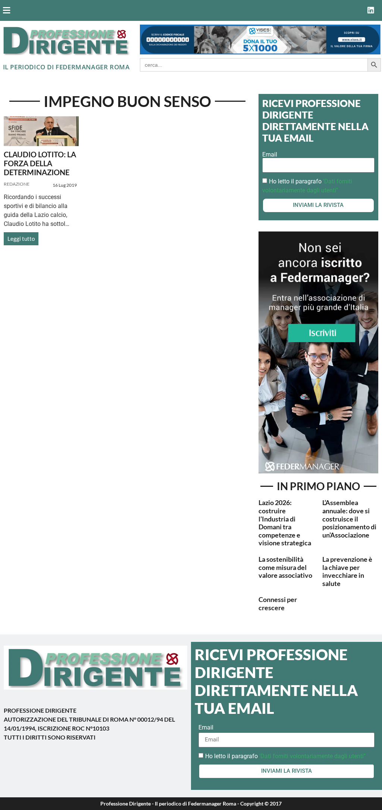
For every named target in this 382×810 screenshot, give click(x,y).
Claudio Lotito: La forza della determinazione (40, 163)
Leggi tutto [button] (21, 238)
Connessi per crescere (278, 603)
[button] (162, 11)
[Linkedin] (370, 10)
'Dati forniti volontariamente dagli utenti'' (312, 755)
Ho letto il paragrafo (285, 755)
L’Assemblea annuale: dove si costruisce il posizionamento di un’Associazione (349, 518)
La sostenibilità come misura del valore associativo (285, 567)
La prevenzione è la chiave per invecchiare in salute (347, 571)
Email (269, 155)
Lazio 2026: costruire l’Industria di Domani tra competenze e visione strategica (285, 522)
